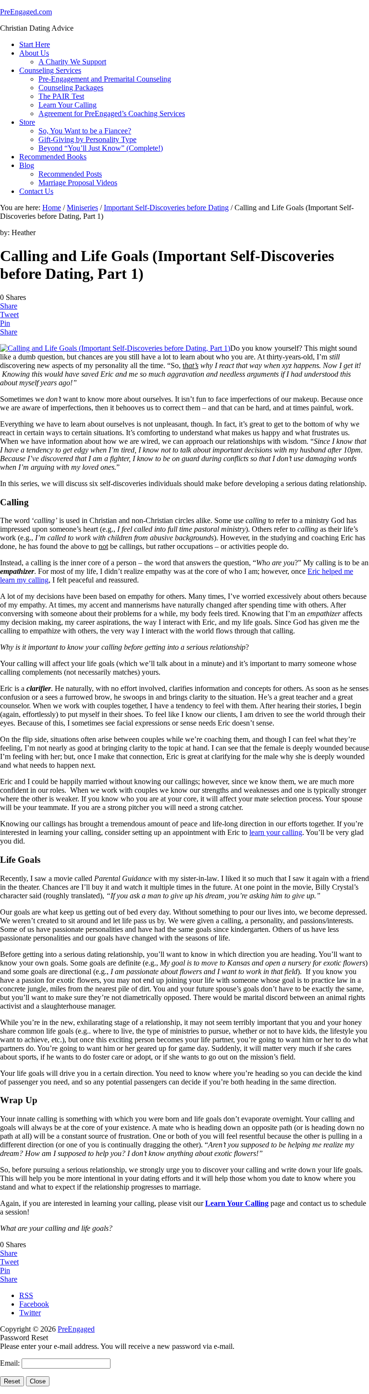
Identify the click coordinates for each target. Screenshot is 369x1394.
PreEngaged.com (26, 12)
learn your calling (275, 832)
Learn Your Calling (237, 1203)
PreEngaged (76, 1329)
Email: (11, 1363)
